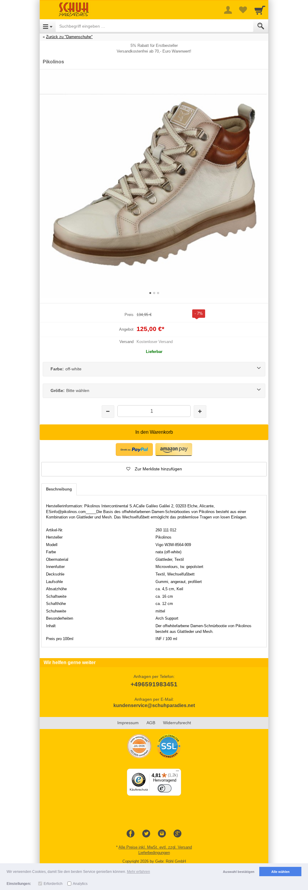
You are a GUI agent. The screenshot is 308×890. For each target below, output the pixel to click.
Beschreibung (59, 489)
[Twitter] (146, 834)
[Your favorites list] (243, 10)
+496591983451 (154, 684)
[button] (154, 469)
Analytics (80, 884)
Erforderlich (53, 884)
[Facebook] (130, 834)
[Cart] (259, 10)
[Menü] (177, 772)
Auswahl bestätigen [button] (238, 871)
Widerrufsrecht (177, 722)
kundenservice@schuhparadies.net (154, 705)
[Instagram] (162, 834)
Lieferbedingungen (154, 852)
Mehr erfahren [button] (138, 872)
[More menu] (228, 10)
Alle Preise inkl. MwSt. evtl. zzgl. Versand (155, 847)
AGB (150, 722)
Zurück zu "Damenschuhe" (69, 37)
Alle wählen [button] (280, 871)
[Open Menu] (47, 26)
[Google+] (177, 834)
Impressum (128, 722)
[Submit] (261, 26)
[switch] (164, 788)
